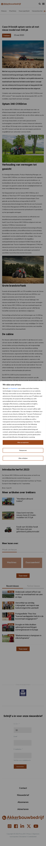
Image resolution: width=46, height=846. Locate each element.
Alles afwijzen (23, 458)
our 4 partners (13, 388)
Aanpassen (23, 450)
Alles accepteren (23, 442)
